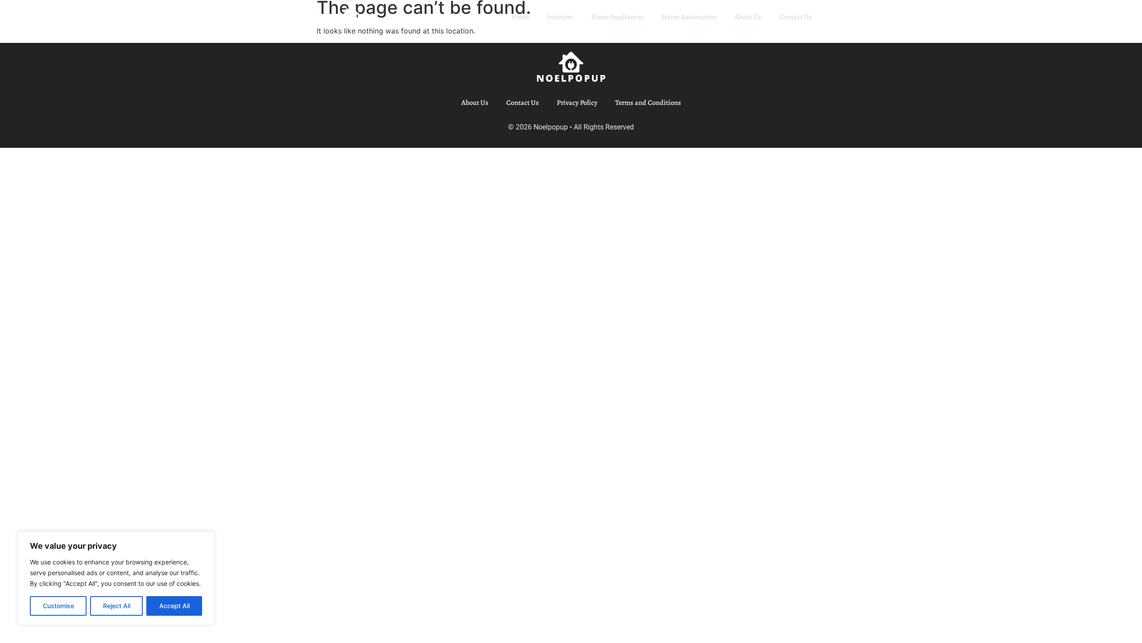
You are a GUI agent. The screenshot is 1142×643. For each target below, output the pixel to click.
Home (520, 17)
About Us (747, 17)
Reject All (116, 606)
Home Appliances (617, 17)
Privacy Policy (577, 103)
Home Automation (689, 17)
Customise (58, 606)
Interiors (560, 17)
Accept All (174, 606)
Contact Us (795, 17)
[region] (116, 578)
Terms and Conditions (648, 103)
